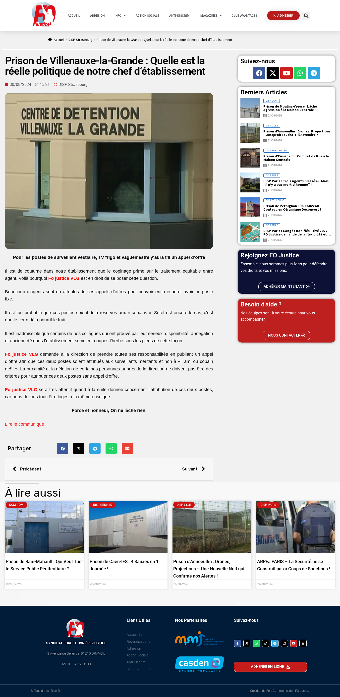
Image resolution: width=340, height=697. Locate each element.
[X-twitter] (273, 73)
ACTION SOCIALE (147, 15)
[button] (306, 16)
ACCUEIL (74, 15)
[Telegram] (314, 73)
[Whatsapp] (300, 73)
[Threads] (303, 643)
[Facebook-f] (237, 643)
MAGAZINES (208, 15)
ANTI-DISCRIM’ (179, 15)
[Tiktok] (265, 643)
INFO (117, 15)
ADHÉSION (97, 15)
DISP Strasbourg (80, 39)
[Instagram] (284, 643)
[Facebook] (259, 73)
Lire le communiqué (24, 424)
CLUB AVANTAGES (244, 15)
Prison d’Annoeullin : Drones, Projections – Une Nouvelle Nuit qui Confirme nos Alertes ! (208, 569)
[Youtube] (286, 73)
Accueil (59, 39)
